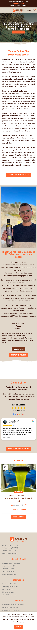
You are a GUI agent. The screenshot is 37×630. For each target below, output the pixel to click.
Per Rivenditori (7, 589)
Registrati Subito (18, 3)
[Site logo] (18, 10)
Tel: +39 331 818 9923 (9, 550)
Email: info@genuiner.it (10, 553)
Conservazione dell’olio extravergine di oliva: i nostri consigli (18, 498)
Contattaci (18, 601)
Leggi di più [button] (6, 437)
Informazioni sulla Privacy (11, 611)
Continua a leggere (18, 509)
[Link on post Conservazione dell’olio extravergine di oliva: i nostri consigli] (18, 478)
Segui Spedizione (8, 571)
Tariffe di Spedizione (9, 568)
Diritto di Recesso (8, 592)
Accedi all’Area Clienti (9, 566)
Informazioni (18, 580)
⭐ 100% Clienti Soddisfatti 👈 (18, 6)
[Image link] (18, 539)
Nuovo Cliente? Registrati (11, 563)
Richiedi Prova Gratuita (10, 607)
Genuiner (16, 505)
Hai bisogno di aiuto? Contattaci (13, 604)
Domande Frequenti (9, 574)
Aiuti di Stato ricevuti (9, 595)
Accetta (18, 626)
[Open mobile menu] (2, 10)
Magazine (18, 492)
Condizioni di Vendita (9, 584)
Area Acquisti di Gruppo (10, 586)
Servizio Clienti (18, 559)
